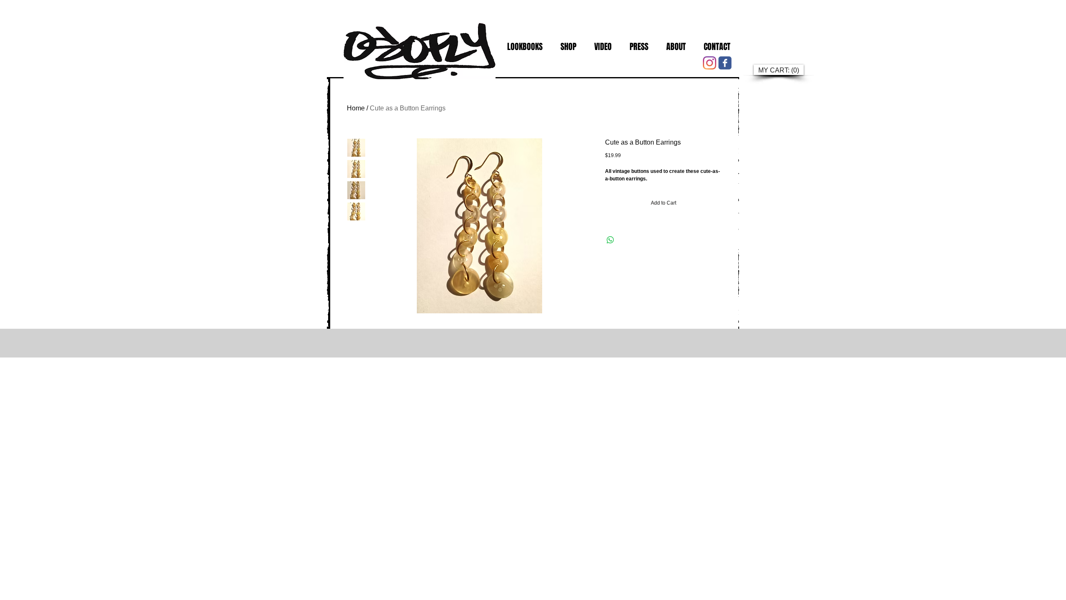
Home (356, 108)
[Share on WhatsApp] (610, 240)
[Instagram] (709, 63)
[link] (778, 70)
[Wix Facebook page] (725, 63)
